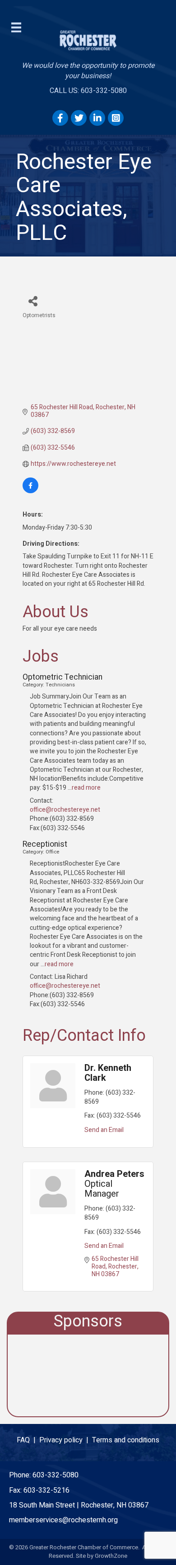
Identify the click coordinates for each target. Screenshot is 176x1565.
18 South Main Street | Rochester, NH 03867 (78, 1505)
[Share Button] (33, 301)
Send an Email (104, 1130)
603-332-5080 (55, 1475)
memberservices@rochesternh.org (63, 1520)
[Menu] (16, 27)
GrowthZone (111, 1556)
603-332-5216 (46, 1490)
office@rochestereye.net (65, 809)
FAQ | (28, 1440)
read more (86, 787)
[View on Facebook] (30, 491)
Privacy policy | (65, 1440)
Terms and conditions (125, 1440)
